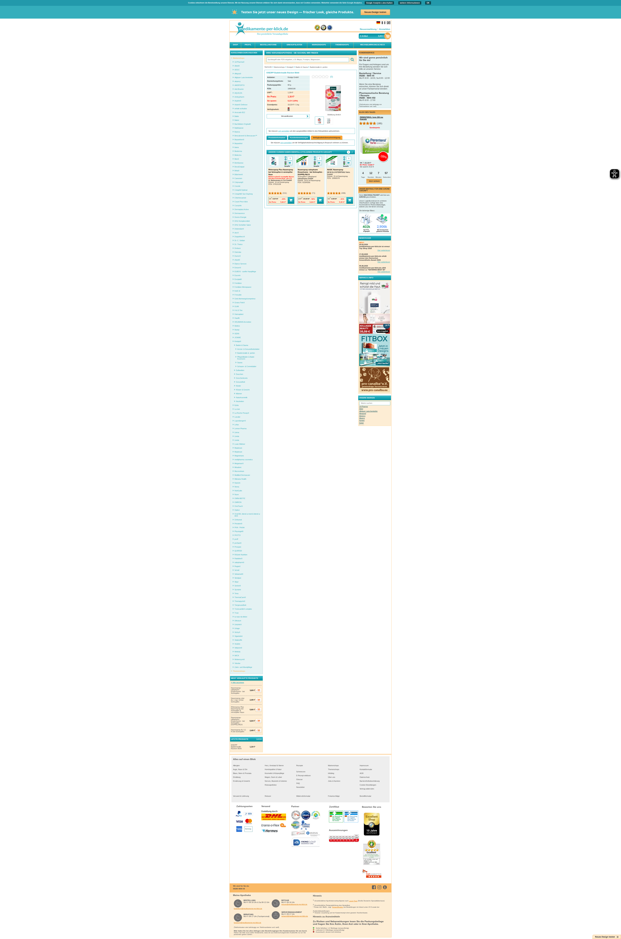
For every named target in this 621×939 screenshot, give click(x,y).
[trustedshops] (323, 28)
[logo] (261, 29)
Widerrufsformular (303, 796)
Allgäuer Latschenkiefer (368, 411)
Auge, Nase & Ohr (240, 769)
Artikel (365, 36)
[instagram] (379, 887)
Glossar (299, 779)
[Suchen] (352, 59)
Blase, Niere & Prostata (242, 773)
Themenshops (333, 769)
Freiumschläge (334, 796)
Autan (361, 423)
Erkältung (236, 777)
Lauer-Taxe (353, 901)
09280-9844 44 (239, 889)
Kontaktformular (366, 769)
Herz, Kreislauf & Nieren (274, 765)
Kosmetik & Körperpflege (274, 773)
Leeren (259, 739)
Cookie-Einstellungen (368, 785)
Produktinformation (276, 138)
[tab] (348, 152)
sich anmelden (283, 131)
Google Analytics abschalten (379, 3)
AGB (361, 773)
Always (362, 418)
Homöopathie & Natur (273, 769)
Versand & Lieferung (241, 796)
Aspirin (362, 420)
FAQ (298, 783)
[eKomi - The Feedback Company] (317, 28)
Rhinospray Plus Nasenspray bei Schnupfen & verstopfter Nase (237, 709)
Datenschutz (365, 777)
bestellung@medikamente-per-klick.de (248, 908)
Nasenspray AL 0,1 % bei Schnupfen (238, 731)
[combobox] (307, 59)
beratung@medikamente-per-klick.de (247, 922)
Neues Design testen (375, 12)
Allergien (236, 765)
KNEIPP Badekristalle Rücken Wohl (236, 746)
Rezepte (299, 765)
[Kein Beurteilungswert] (321, 77)
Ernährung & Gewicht (241, 781)
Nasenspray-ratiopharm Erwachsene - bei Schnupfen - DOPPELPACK (238, 721)
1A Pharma (363, 406)
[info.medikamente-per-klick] (385, 887)
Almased (362, 413)
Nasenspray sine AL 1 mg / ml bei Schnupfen (237, 700)
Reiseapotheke (271, 785)
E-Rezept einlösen (303, 775)
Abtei (361, 409)
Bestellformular (365, 796)
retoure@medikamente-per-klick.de (294, 904)
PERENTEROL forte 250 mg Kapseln (371, 118)
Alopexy (362, 416)
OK (428, 3)
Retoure (268, 796)
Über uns (331, 777)
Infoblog (331, 773)
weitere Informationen (410, 3)
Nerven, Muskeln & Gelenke (276, 781)
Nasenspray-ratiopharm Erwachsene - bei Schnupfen (238, 690)
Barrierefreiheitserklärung (370, 781)
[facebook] (374, 887)
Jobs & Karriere (334, 781)
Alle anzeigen (238, 683)
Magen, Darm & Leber (273, 777)
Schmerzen (300, 772)
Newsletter (300, 787)
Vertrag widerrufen (367, 789)
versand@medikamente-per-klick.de (294, 916)
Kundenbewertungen (299, 138)
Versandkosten (337, 907)
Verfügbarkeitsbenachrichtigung (326, 138)
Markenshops (333, 765)
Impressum (364, 765)
